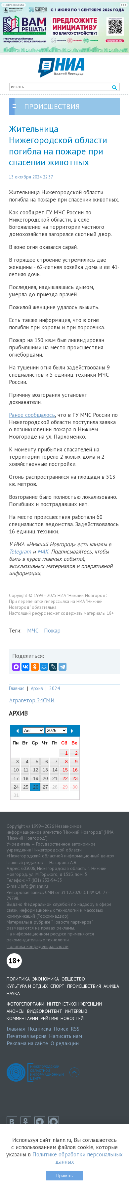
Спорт (57, 986)
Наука (13, 993)
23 (75, 778)
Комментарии (22, 1018)
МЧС (32, 630)
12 (35, 769)
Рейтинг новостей (62, 1018)
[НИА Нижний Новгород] (61, 75)
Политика (18, 979)
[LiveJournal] (53, 667)
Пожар (52, 630)
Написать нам (65, 1036)
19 (35, 778)
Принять (64, 1175)
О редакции (65, 1043)
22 (65, 778)
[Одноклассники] (35, 667)
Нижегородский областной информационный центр (60, 856)
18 (25, 778)
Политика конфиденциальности (37, 946)
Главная (16, 688)
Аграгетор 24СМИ (32, 700)
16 (75, 769)
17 (16, 778)
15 (65, 769)
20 (45, 778)
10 (16, 769)
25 (25, 787)
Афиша (111, 986)
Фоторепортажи (25, 1004)
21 (55, 778)
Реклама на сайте (27, 1043)
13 (45, 769)
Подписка (39, 1028)
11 (25, 769)
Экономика (45, 979)
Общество (73, 979)
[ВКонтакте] (25, 667)
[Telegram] (62, 667)
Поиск (61, 1028)
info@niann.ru (34, 886)
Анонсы (15, 1011)
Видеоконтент (44, 1011)
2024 (54, 688)
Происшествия (84, 986)
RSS (75, 1028)
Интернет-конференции (74, 1004)
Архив (37, 688)
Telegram (20, 551)
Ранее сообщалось (32, 414)
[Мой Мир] (44, 667)
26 (35, 787)
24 (16, 787)
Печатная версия (26, 1036)
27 (45, 787)
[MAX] (16, 667)
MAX (42, 551)
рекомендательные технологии (38, 940)
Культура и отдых (27, 986)
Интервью (76, 1011)
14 (55, 769)
